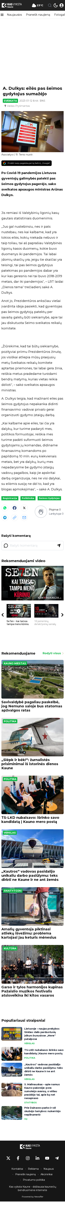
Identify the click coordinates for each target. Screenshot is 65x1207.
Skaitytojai (12, 890)
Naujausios (14, 14)
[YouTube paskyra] (47, 1158)
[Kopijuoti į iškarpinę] (14, 517)
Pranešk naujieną (38, 14)
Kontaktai (17, 1168)
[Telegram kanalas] (57, 1158)
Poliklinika (28, 498)
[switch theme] (55, 5)
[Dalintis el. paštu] (24, 517)
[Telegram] (4, 517)
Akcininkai (47, 1174)
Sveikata (10, 100)
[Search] (50, 5)
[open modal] (61, 5)
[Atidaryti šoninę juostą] (2, 15)
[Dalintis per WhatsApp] (4, 507)
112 (25, 1119)
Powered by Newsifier (32, 1196)
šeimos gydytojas (49, 498)
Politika (10, 721)
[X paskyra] (8, 1158)
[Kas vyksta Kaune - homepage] (14, 5)
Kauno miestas (15, 663)
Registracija (10, 498)
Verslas (10, 832)
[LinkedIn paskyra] (37, 1158)
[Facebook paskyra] (18, 1158)
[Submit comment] (59, 545)
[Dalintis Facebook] (14, 507)
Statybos (30, 1102)
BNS (42, 100)
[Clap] (41, 512)
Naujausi (49, 1168)
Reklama (33, 1168)
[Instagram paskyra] (28, 1158)
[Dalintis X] (24, 507)
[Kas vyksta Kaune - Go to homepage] (33, 1146)
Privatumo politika (34, 1179)
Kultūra (10, 948)
